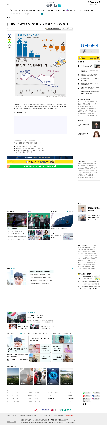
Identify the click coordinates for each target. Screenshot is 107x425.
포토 (75, 10)
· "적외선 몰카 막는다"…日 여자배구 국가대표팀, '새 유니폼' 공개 (89, 281)
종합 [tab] (99, 61)
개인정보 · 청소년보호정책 (59, 415)
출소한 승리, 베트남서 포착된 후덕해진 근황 (40, 271)
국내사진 (50, 392)
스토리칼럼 (37, 392)
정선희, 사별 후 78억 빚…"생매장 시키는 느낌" (40, 274)
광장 (71, 10)
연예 (64, 10)
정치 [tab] (95, 61)
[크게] (72, 28)
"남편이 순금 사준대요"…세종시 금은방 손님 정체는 (41, 283)
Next (53, 326)
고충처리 (40, 415)
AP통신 (69, 392)
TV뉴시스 (79, 10)
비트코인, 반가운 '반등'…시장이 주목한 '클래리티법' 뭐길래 (57, 357)
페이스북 (97, 395)
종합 (21, 333)
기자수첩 (80, 120)
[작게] (70, 28)
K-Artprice (85, 5)
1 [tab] (67, 211)
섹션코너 (30, 401)
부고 (33, 404)
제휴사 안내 (22, 415)
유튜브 (87, 395)
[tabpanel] (62, 222)
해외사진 (56, 392)
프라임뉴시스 (91, 5)
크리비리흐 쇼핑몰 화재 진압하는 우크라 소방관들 (17, 239)
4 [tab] (72, 211)
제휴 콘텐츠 (86, 10)
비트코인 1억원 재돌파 (12, 228)
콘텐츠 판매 (28, 415)
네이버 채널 (87, 392)
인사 (29, 404)
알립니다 (76, 415)
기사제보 (45, 415)
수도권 (48, 10)
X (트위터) (87, 398)
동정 (38, 404)
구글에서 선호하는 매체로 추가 (54, 28)
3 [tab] (70, 211)
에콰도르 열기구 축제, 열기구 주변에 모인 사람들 (17, 231)
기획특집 (36, 398)
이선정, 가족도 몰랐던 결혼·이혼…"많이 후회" (40, 277)
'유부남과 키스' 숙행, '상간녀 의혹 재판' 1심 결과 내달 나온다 (57, 348)
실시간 (15, 10)
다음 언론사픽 (97, 392)
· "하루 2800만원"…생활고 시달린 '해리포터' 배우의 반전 (89, 284)
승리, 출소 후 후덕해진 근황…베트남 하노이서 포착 (17, 350)
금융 (30, 10)
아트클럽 (30, 395)
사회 (44, 10)
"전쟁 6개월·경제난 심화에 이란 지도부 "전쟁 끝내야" (35, 316)
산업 (34, 10)
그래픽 (49, 395)
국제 (23, 10)
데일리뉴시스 (37, 401)
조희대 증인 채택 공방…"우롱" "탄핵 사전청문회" (23, 328)
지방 (52, 10)
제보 (92, 10)
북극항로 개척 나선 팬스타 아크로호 (59, 228)
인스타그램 (97, 398)
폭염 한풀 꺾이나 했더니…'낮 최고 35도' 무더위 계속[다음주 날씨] (24, 14)
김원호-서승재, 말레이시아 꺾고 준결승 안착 (17, 233)
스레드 (87, 401)
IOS (69, 404)
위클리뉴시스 (97, 5)
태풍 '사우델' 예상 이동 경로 (56, 236)
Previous (8, 326)
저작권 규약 (34, 415)
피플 (79, 204)
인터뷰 (29, 398)
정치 (20, 10)
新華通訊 (70, 395)
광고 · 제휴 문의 (15, 415)
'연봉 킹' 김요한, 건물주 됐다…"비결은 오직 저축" (39, 339)
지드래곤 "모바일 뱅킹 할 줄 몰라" (45, 357)
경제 (27, 10)
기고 (36, 395)
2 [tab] (69, 211)
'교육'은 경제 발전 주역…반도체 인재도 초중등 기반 (17, 360)
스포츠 (60, 10)
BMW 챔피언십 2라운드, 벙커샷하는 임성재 (17, 236)
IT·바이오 (39, 10)
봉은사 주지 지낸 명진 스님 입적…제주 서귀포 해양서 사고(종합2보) (17, 355)
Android (70, 401)
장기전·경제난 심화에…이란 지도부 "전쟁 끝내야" (44, 328)
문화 (56, 10)
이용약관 (50, 415)
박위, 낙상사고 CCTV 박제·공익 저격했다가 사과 (41, 280)
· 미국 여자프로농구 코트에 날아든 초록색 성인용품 (89, 289)
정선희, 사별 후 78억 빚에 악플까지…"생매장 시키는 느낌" (45, 348)
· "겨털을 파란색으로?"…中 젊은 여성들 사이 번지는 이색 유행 (89, 286)
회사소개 (8, 415)
